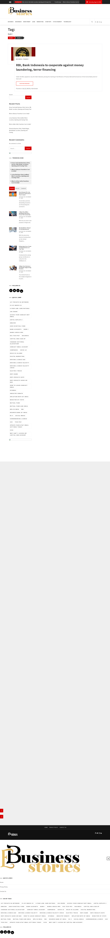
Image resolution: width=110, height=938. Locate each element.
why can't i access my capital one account (18, 434)
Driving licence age (17, 359)
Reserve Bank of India (18, 412)
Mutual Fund (15, 403)
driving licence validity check (19, 366)
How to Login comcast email (19, 386)
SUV (11, 422)
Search (11, 94)
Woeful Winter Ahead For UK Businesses (24, 228)
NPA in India (14, 409)
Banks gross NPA (16, 332)
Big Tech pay (15, 335)
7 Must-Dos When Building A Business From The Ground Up (24, 213)
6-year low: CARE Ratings (20, 308)
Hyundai (13, 390)
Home (46, 827)
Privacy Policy (53, 827)
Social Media (20, 415)
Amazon (13, 323)
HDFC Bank (14, 374)
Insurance (18, 21)
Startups (48, 21)
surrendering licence (18, 418)
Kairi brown (34, 88)
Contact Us (63, 827)
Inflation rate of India (19, 396)
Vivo (11, 430)
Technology (67, 21)
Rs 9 (11, 415)
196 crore (14, 311)
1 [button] (1, 811)
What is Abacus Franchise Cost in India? (63, 2)
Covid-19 (23, 350)
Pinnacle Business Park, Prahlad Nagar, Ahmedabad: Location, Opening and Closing (19, 130)
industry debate (16, 393)
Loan (33, 21)
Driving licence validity (19, 362)
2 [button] (1, 817)
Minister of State (17, 399)
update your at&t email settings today (19, 426)
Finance (25, 59)
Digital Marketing (17, 356)
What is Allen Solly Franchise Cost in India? (20, 124)
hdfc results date (17, 377)
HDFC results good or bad (18, 381)
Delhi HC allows (16, 353)
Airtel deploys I (16, 319)
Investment (27, 21)
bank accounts (16, 329)
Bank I (26, 329)
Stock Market (57, 21)
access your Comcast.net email (20, 315)
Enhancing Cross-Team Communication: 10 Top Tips (25, 248)
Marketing (40, 21)
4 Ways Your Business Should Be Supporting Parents (25, 267)
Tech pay (18, 422)
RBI (22, 409)
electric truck (16, 371)
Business (11, 21)
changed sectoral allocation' (17, 342)
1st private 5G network (19, 302)
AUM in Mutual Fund (17, 326)
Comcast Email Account (19, 347)
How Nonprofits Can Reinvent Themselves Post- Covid (25, 193)
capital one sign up (18, 338)
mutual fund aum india (19, 406)
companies (14, 350)
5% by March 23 (16, 305)
